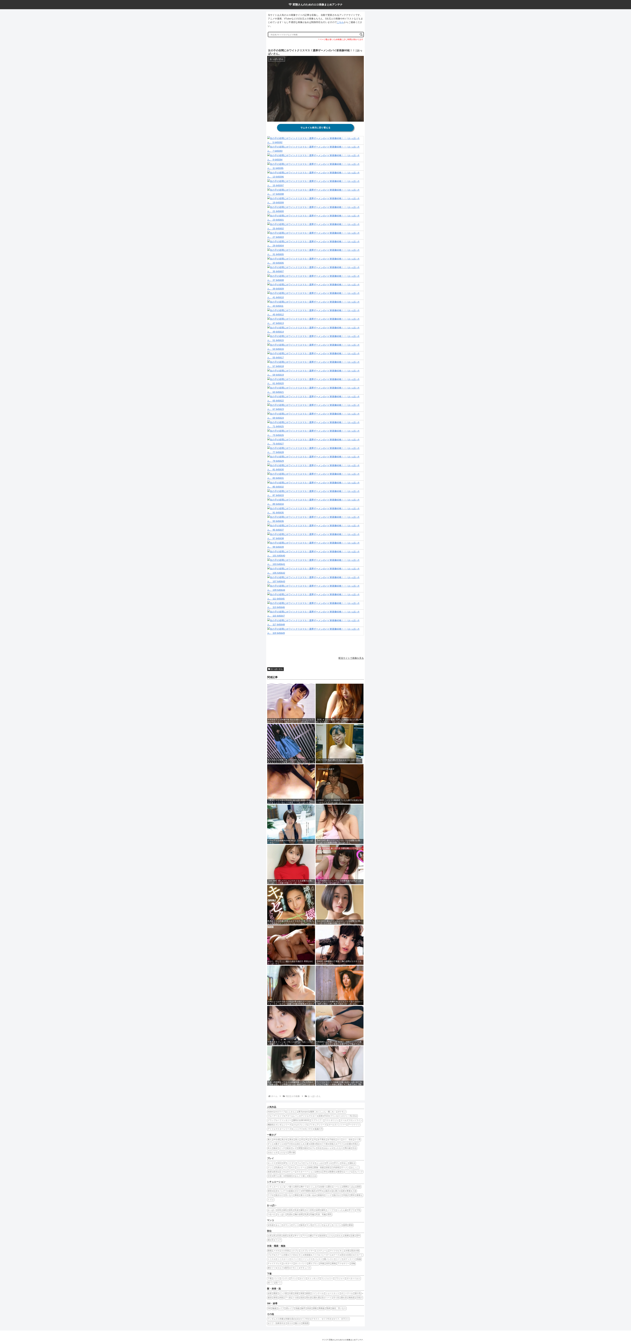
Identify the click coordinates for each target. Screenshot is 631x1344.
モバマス (309, 1129)
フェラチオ (310, 1163)
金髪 (270, 1293)
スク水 (292, 1255)
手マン (337, 1163)
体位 (318, 1172)
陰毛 (302, 1225)
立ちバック (358, 1172)
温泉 (343, 1191)
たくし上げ (313, 1187)
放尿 (270, 1172)
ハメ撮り (289, 1187)
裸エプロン (313, 1263)
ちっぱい (281, 1214)
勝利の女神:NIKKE (301, 1120)
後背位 (340, 1172)
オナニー (291, 1172)
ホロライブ (280, 1112)
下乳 (358, 1210)
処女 (289, 1148)
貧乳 (291, 1210)
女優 (349, 1144)
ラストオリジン (332, 1120)
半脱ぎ (346, 1195)
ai (297, 1319)
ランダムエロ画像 (275, 1319)
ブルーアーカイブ (275, 1116)
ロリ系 (357, 1139)
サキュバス (305, 1268)
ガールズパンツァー (337, 1125)
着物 (334, 1263)
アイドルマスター (309, 1116)
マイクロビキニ (337, 1250)
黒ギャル (279, 1144)
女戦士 (350, 1255)
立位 (270, 1176)
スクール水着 (281, 1255)
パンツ (276, 1278)
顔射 (328, 1167)
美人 (297, 1139)
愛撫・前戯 (319, 1167)
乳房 (306, 1214)
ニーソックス (307, 1259)
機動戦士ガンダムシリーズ (279, 1125)
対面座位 (289, 1176)
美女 (291, 1139)
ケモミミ (295, 1268)
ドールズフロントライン (351, 1120)
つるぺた (272, 1214)
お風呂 (326, 1191)
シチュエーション (275, 1187)
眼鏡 (270, 1250)
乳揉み (278, 1167)
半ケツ (297, 1236)
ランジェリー (327, 1278)
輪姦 (274, 1308)
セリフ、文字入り (341, 1319)
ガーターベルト (353, 1278)
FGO (326, 1116)
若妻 (312, 1144)
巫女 (343, 1255)
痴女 (275, 1148)
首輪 (353, 1263)
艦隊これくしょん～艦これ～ (323, 1112)
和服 (322, 1263)
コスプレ (295, 1250)
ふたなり (339, 1148)
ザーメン (345, 1167)
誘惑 (359, 1187)
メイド (315, 1255)
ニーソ (339, 1259)
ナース (336, 1255)
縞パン (278, 1283)
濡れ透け (335, 1191)
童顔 (270, 1297)
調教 (315, 1308)
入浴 (354, 1191)
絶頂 (275, 1172)
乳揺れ (290, 1214)
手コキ (329, 1163)
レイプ (281, 1308)
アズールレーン (292, 1116)
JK (306, 1139)
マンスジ (318, 1225)
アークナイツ (354, 1125)
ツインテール (318, 1293)
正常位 (325, 1172)
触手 (303, 1308)
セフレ (313, 1148)
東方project (303, 1112)
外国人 (356, 1144)
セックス (272, 1163)
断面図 (306, 1323)
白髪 (291, 1293)
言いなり (289, 1195)
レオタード (288, 1263)
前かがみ (312, 1176)
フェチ (278, 1240)
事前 (297, 1195)
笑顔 (302, 1297)
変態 (300, 1148)
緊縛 (328, 1308)
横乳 (324, 1210)
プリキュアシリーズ (318, 1125)
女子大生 (289, 1144)
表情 (275, 1297)
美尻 (285, 1236)
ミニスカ (272, 1259)
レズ (295, 1148)
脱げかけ (337, 1195)
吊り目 (336, 1297)
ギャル (271, 1144)
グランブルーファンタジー (279, 1120)
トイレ (271, 1199)
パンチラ (283, 1191)
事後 (349, 1191)
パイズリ (291, 1163)
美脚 (347, 1236)
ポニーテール (347, 1293)
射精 (310, 1167)
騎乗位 (333, 1172)
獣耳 (287, 1268)
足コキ (282, 1172)
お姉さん (299, 1144)
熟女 (318, 1144)
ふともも (331, 1236)
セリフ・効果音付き (276, 1323)
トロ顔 (296, 1297)
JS (315, 1139)
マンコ (296, 1225)
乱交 (275, 1191)
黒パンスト (329, 1259)
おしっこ (355, 1167)
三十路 (325, 1144)
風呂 (314, 1191)
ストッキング (313, 1278)
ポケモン (342, 1112)
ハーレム (337, 1187)
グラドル (341, 1144)
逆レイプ (290, 1308)
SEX (279, 1163)
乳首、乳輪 (321, 1214)
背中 (358, 1236)
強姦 (298, 1308)
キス (293, 1167)
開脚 (345, 1187)
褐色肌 (352, 1297)
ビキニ (300, 1255)
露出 (330, 1187)
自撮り (323, 1187)
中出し (345, 1163)
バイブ (286, 1167)
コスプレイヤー (307, 1250)
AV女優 (276, 1139)
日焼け (359, 1297)
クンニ (271, 1167)
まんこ (278, 1225)
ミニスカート (283, 1259)
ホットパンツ (301, 1263)
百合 (320, 1148)
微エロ (298, 1323)
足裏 (352, 1236)
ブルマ (271, 1255)
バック (348, 1172)
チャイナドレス (274, 1263)
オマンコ (287, 1225)
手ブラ (352, 1210)
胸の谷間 (299, 1214)
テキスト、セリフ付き (321, 1319)
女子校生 (331, 1139)
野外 (353, 1195)
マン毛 (309, 1225)
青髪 (302, 1293)
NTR (319, 1191)
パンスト (318, 1259)
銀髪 (308, 1293)
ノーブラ (331, 1210)
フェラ (300, 1163)
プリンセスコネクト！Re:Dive (343, 1116)
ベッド (329, 1195)
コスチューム (322, 1250)
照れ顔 (309, 1297)
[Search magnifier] (361, 34)
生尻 (291, 1236)
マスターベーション (305, 1172)
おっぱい (272, 1210)
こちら (340, 22)
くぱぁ (352, 1187)
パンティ (285, 1278)
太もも (340, 1236)
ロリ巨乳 (310, 1210)
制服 (359, 1259)
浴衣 (328, 1263)
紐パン (271, 1283)
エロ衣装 (285, 1250)
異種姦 (322, 1308)
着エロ (303, 1195)
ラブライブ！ (317, 1120)
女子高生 (322, 1139)
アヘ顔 (288, 1297)
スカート (359, 1255)
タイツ (303, 1278)
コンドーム (301, 1167)
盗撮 (291, 1191)
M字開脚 (306, 1191)
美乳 (285, 1210)
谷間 (318, 1210)
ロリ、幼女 (348, 1139)
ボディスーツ (349, 1259)
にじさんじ (292, 1112)
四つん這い (278, 1176)
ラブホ (271, 1195)
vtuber (270, 1112)
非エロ (290, 1323)
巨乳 (279, 1210)
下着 (270, 1278)
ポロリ (298, 1191)
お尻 (270, 1236)
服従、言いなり (339, 1308)
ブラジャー (340, 1278)
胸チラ (304, 1187)
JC (310, 1139)
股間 (345, 1225)
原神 (320, 1116)
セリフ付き (305, 1319)
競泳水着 (355, 1250)
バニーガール (326, 1255)
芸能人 (332, 1144)
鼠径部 (322, 1236)
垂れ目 (344, 1297)
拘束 (309, 1308)
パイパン (337, 1225)
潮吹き (352, 1163)
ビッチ (282, 1148)
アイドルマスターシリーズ (279, 1129)
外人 (270, 1148)
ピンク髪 (283, 1293)
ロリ (339, 1139)
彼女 (306, 1148)
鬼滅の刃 (318, 1129)
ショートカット (332, 1293)
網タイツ (272, 1268)
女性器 (271, 1225)
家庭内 (321, 1195)
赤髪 (297, 1293)
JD (302, 1139)
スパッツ (295, 1259)
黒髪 (275, 1293)
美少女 (285, 1139)
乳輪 (312, 1214)
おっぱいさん (277, 669)
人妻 (306, 1144)
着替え (359, 1195)
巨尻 (279, 1236)
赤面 (281, 1297)
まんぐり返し (301, 1176)
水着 (347, 1250)
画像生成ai (290, 1319)
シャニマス (298, 1129)
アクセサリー (343, 1263)
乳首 (297, 1210)
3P (284, 1163)
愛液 (351, 1225)
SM (269, 1308)
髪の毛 (358, 1293)
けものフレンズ (300, 1125)
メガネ (276, 1250)
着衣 (297, 1187)
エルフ (280, 1268)
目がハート (326, 1297)
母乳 (330, 1214)
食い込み (312, 1195)
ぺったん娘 (342, 1210)
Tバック (294, 1278)
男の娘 (348, 1148)
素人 (270, 1139)
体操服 (307, 1255)
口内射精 (335, 1167)
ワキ (316, 1236)
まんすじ (328, 1225)
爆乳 (302, 1210)
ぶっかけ (320, 1163)
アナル (305, 1236)
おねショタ (328, 1148)
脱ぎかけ (279, 1195)
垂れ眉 (317, 1297)
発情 (270, 1191)
